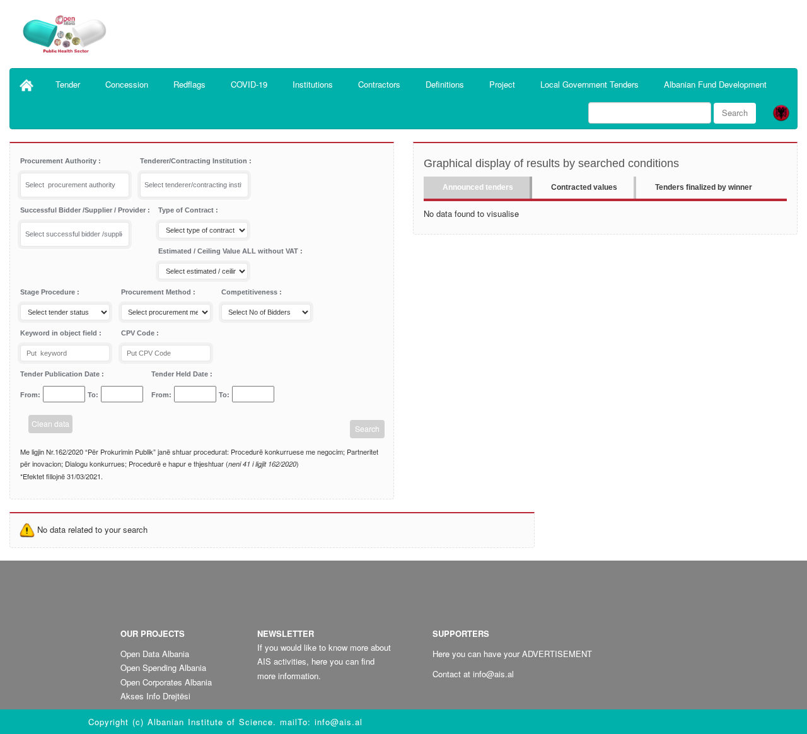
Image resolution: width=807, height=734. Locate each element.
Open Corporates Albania (166, 682)
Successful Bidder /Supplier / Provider (84, 210)
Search (735, 113)
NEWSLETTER (285, 633)
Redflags (189, 84)
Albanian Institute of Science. (214, 722)
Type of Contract (187, 210)
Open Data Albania (154, 654)
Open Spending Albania (163, 667)
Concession (126, 84)
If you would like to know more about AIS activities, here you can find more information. (324, 661)
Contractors (379, 84)
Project (502, 84)
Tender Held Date (180, 374)
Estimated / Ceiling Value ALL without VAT (229, 251)
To (92, 395)
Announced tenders (478, 187)
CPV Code (138, 333)
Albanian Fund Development (715, 84)
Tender (67, 84)
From (29, 395)
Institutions (313, 84)
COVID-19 (249, 84)
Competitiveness (250, 292)
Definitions (445, 84)
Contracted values (584, 187)
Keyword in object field (59, 333)
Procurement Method (157, 292)
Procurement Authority (59, 161)
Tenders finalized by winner (703, 187)
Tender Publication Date (61, 374)
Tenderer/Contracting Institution (194, 161)
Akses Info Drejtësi (155, 696)
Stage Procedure (48, 292)
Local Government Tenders (589, 84)
